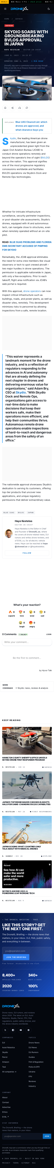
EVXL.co (21, 540)
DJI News (33, 1047)
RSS (34, 1163)
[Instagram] (28, 1030)
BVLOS (45, 157)
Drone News (34, 1043)
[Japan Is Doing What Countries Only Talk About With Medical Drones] (27, 830)
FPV (30, 1076)
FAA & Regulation (36, 1062)
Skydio (19, 19)
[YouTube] (21, 1030)
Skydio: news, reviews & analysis (33, 688)
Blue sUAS (9, 512)
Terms (16, 1163)
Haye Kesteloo (23, 521)
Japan (31, 512)
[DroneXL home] (19, 8)
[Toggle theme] (49, 9)
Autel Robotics (8, 1047)
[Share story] (12, 108)
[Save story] (5, 108)
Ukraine (32, 1072)
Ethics (4, 1112)
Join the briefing (16, 957)
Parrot (4, 1057)
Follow (27, 553)
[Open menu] (5, 9)
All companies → (9, 1072)
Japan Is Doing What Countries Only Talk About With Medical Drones (21, 847)
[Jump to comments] (27, 108)
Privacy (6, 1163)
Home (6, 19)
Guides (32, 1057)
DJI (3, 1043)
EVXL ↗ (5, 1117)
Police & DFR (34, 1067)
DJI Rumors (33, 1052)
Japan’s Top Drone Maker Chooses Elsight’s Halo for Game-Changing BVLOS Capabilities (26, 803)
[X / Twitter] (5, 1030)
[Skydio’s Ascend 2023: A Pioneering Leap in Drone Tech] (27, 874)
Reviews (32, 1081)
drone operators (32, 291)
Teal (4, 1067)
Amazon (5, 1062)
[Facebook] (13, 1030)
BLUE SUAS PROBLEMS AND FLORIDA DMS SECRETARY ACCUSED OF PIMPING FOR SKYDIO (27, 246)
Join (47, 1136)
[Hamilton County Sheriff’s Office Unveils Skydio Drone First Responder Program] (27, 741)
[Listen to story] (20, 108)
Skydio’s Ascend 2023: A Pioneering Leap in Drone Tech (18, 892)
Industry (32, 1086)
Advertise (6, 1107)
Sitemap (25, 1163)
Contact (5, 1102)
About (4, 1097)
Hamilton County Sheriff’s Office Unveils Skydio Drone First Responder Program (24, 758)
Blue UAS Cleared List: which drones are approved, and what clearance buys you (31, 126)
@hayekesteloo (37, 546)
